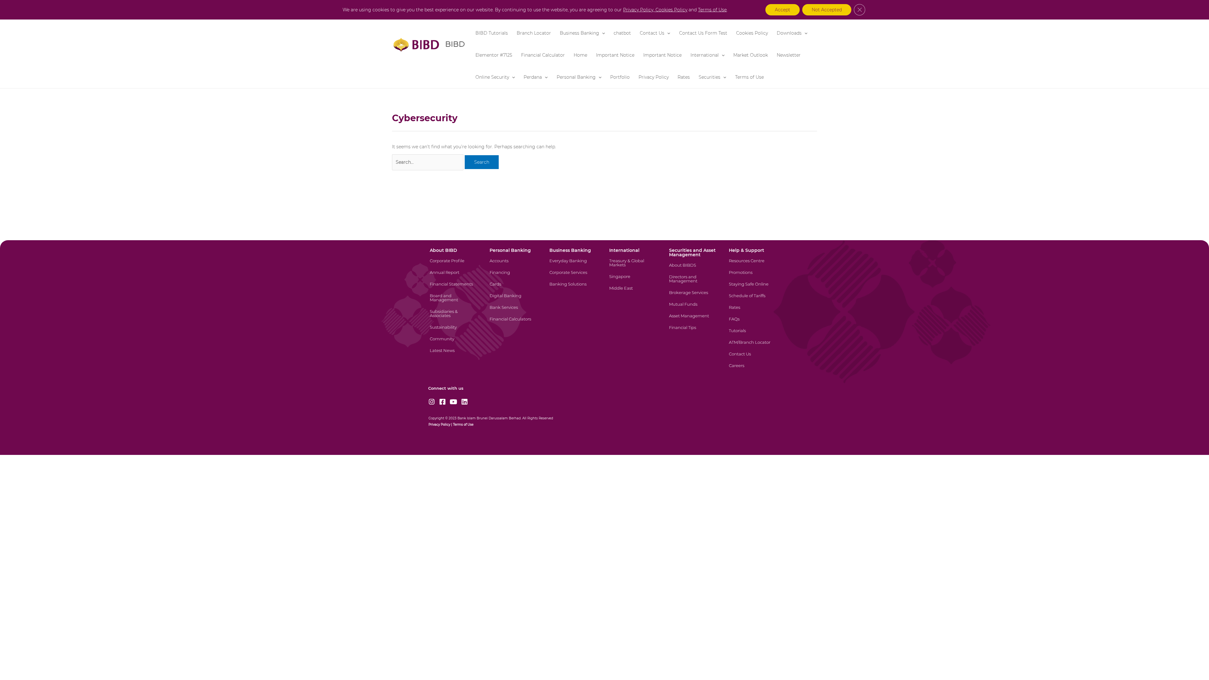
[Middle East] (634, 292)
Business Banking (579, 33)
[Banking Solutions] (574, 288)
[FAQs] (753, 323)
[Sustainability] (454, 331)
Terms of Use (749, 77)
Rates (684, 77)
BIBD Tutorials (491, 33)
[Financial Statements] (454, 288)
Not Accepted (827, 10)
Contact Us (652, 33)
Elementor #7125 (493, 55)
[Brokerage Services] (693, 296)
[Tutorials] (753, 334)
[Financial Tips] (693, 331)
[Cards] (514, 288)
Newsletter (789, 55)
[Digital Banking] (514, 299)
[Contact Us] (753, 358)
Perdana (533, 77)
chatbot (622, 33)
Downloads (789, 33)
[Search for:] (427, 162)
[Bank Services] (514, 311)
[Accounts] (514, 264)
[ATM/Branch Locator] (753, 346)
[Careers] (753, 369)
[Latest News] (454, 354)
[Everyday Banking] (574, 264)
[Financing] (514, 276)
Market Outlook (750, 55)
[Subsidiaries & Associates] (454, 317)
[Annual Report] (454, 276)
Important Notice (615, 55)
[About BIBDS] (693, 269)
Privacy (434, 424)
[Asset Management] (693, 320)
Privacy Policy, (639, 10)
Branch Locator (534, 33)
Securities (709, 77)
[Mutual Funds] (693, 308)
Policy (445, 424)
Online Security (492, 77)
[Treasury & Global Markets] (634, 267)
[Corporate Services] (574, 276)
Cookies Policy (752, 33)
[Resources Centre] (753, 264)
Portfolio (620, 77)
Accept (782, 10)
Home (580, 55)
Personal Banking (576, 77)
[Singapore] (634, 280)
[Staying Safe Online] (753, 288)
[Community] (454, 342)
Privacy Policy (654, 77)
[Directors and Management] (693, 283)
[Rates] (753, 311)
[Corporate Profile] (454, 264)
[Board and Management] (454, 301)
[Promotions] (753, 276)
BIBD (455, 43)
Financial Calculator (543, 55)
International (704, 55)
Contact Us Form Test (703, 33)
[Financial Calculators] (514, 323)
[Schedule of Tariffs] (753, 299)
